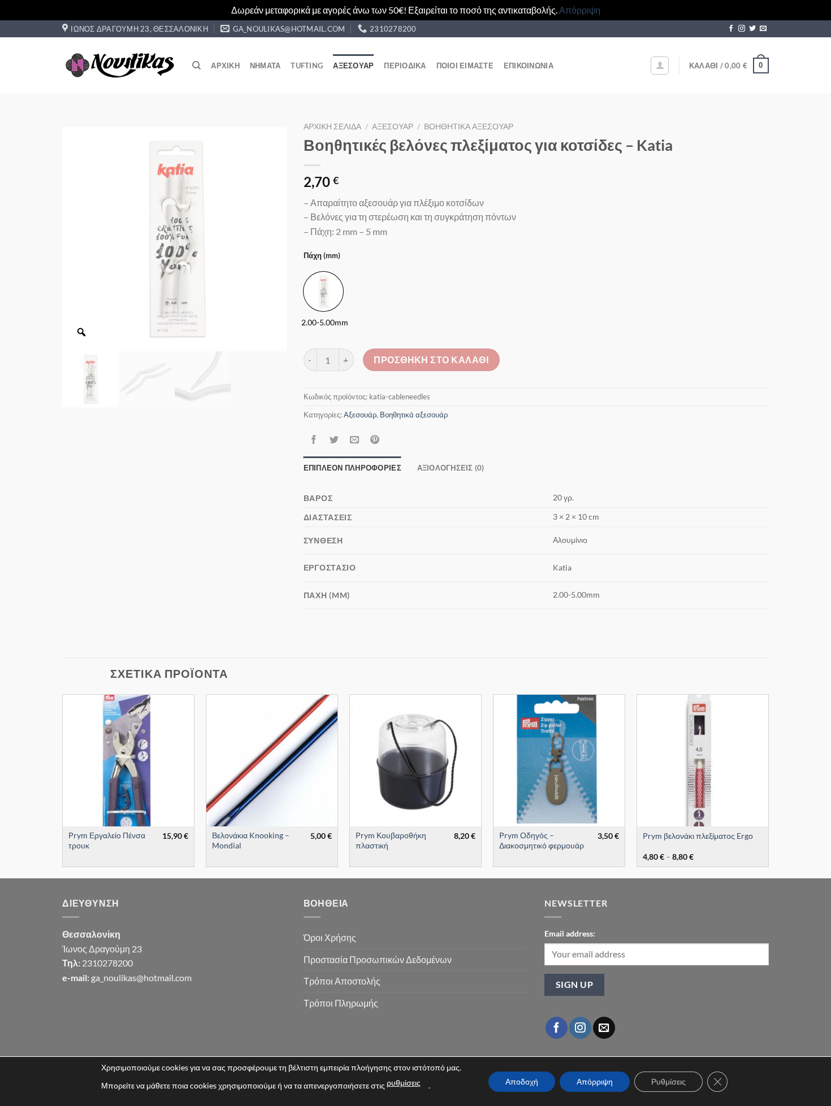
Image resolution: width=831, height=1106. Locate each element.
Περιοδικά (405, 65)
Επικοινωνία (528, 65)
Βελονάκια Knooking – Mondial (250, 840)
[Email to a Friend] (354, 439)
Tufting (307, 65)
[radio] (323, 291)
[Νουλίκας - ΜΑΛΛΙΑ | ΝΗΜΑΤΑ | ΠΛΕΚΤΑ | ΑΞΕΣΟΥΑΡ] (118, 65)
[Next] (768, 785)
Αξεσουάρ (353, 65)
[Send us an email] (763, 29)
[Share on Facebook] (313, 439)
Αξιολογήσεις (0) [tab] (450, 467)
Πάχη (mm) (322, 256)
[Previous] (62, 785)
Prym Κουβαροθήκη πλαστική (391, 840)
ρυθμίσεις (404, 1082)
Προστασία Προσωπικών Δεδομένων (378, 959)
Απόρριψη (579, 10)
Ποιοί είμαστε (465, 65)
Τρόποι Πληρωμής (341, 1003)
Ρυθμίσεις (668, 1081)
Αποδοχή (521, 1081)
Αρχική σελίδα (332, 126)
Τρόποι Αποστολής (342, 981)
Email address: (569, 933)
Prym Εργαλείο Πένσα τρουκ (106, 840)
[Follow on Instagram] (741, 29)
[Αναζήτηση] (196, 65)
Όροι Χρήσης (330, 937)
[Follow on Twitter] (752, 29)
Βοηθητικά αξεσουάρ (468, 126)
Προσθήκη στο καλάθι (431, 360)
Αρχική (225, 65)
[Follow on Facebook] (731, 29)
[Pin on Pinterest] (375, 439)
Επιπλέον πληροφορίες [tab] (352, 467)
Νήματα (265, 65)
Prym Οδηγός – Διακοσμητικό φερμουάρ (541, 840)
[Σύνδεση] (660, 65)
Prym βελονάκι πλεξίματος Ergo (698, 836)
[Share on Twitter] (333, 439)
